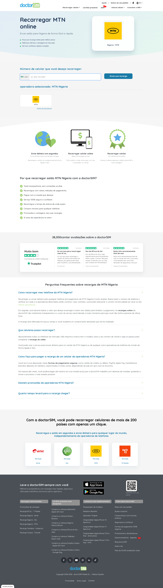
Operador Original (90, 515)
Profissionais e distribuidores (126, 533)
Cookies (91, 581)
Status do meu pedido (123, 507)
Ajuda (104, 3)
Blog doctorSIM (121, 542)
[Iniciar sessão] (133, 3)
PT (140, 3)
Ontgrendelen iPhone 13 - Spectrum (95, 521)
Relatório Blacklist (90, 511)
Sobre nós (119, 546)
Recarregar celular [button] (71, 7)
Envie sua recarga (118, 76)
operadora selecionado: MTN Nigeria (44, 86)
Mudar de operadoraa (44, 108)
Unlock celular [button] (117, 7)
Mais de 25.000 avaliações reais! (127, 550)
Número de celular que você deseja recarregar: (51, 69)
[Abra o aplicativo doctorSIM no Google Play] (93, 492)
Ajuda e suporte (121, 511)
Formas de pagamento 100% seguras (126, 528)
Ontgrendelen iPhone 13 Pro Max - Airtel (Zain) (96, 534)
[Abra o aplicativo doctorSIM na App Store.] (93, 484)
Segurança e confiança (124, 522)
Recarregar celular (116, 153)
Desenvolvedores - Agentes (127, 538)
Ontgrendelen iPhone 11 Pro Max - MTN (96, 541)
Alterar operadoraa (26, 305)
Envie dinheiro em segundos (44, 153)
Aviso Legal (81, 581)
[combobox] (25, 77)
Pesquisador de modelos (93, 507)
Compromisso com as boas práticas (125, 516)
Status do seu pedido (119, 3)
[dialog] (7, 586)
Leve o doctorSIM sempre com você (44, 485)
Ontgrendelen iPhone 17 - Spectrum (95, 528)
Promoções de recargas (29, 507)
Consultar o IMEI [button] (133, 7)
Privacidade (69, 581)
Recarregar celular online (80, 153)
